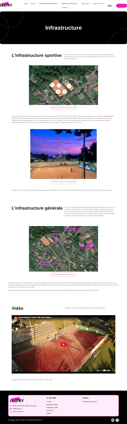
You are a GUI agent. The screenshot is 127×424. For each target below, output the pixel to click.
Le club (32, 3)
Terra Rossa (94, 290)
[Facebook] (112, 420)
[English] (109, 5)
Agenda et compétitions (69, 3)
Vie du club (84, 3)
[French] (111, 5)
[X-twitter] (117, 420)
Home (26, 3)
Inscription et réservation (48, 3)
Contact (65, 7)
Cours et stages (98, 3)
